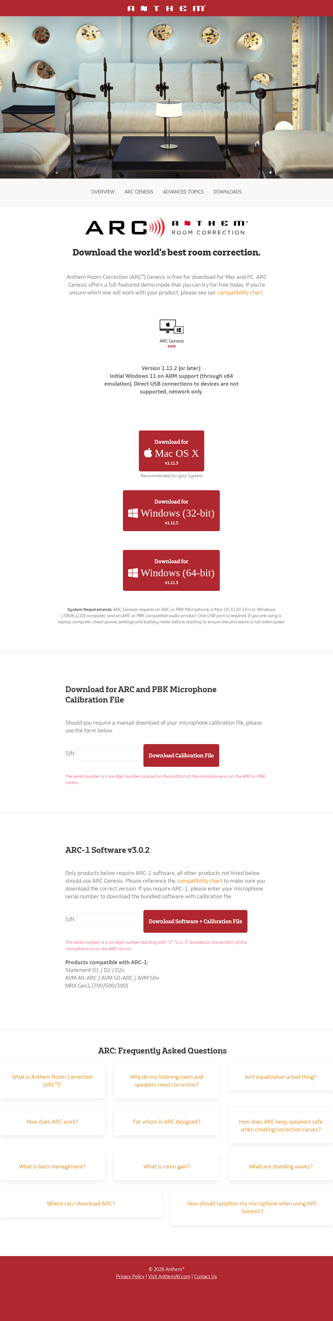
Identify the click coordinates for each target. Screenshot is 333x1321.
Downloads (227, 191)
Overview (103, 191)
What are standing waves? (281, 1166)
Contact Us (205, 1276)
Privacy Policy (130, 1276)
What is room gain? (166, 1166)
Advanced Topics (183, 191)
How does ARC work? (52, 1121)
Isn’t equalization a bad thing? (280, 1077)
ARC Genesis (139, 191)
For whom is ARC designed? (166, 1121)
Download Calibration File (181, 755)
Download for (175, 452)
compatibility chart (240, 292)
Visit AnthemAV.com (169, 1276)
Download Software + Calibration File (195, 921)
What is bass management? (52, 1166)
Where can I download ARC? (81, 1203)
